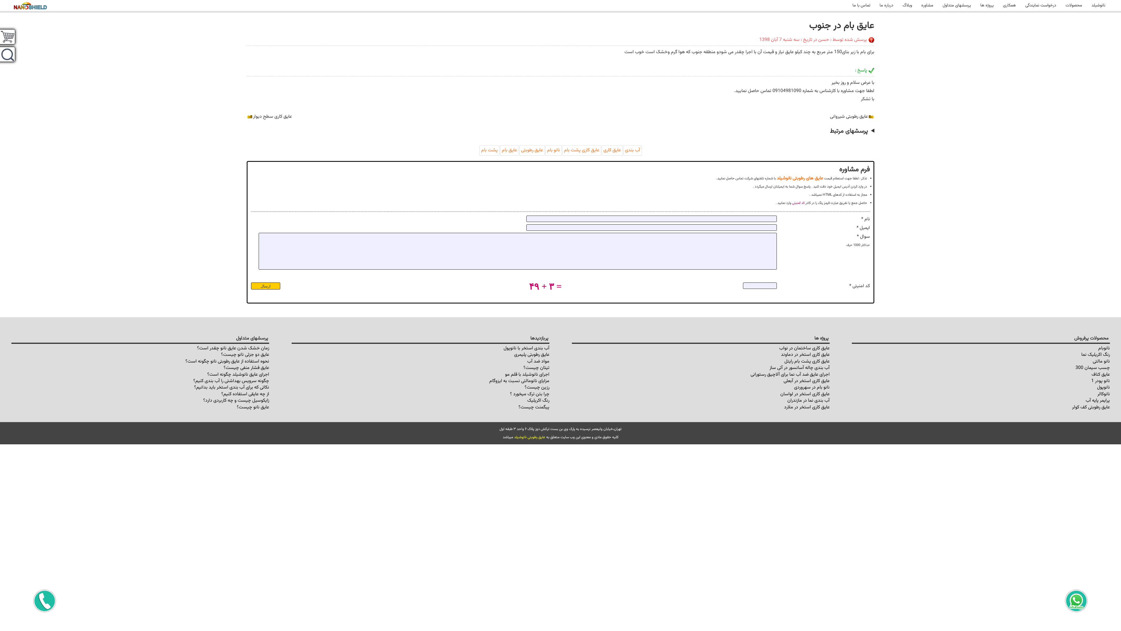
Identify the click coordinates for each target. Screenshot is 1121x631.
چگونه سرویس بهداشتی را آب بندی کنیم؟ (231, 381)
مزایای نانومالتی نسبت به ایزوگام (519, 381)
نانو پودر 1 (1100, 381)
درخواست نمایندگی (1040, 5)
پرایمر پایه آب (1098, 400)
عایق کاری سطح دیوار (272, 116)
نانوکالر (1103, 394)
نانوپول (1103, 387)
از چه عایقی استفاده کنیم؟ (245, 394)
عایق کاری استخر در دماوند (805, 354)
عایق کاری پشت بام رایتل (807, 361)
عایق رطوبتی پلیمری (531, 354)
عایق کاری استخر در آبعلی (807, 381)
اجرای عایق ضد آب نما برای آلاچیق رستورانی (790, 374)
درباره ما (886, 5)
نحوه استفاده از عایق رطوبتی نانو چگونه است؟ (227, 361)
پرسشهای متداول (957, 5)
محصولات (1074, 5)
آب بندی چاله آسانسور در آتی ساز (800, 368)
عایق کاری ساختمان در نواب (804, 348)
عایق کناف (1101, 374)
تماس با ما (861, 5)
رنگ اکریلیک (538, 400)
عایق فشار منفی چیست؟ (246, 368)
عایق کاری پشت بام (581, 150)
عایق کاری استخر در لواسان (805, 394)
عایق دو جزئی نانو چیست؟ (245, 354)
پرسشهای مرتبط (849, 131)
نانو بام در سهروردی (812, 387)
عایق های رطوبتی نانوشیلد (800, 178)
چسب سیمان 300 (1092, 368)
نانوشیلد (1098, 5)
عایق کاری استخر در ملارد (807, 407)
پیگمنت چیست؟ (533, 407)
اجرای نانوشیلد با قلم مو (527, 374)
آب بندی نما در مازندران (808, 400)
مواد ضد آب (538, 361)
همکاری (1009, 5)
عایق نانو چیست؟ (253, 407)
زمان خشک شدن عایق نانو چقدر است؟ (233, 348)
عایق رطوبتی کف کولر (1091, 407)
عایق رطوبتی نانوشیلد (529, 437)
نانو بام (553, 150)
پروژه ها (987, 5)
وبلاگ (907, 5)
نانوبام (1104, 348)
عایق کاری (612, 150)
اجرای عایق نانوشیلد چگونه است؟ (238, 374)
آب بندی (632, 150)
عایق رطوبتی (532, 150)
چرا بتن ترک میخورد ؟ (529, 394)
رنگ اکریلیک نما (1095, 354)
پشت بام (489, 150)
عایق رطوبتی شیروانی (849, 116)
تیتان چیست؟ (536, 368)
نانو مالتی (1101, 361)
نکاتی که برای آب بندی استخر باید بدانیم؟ (231, 387)
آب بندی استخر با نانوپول (526, 348)
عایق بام (509, 150)
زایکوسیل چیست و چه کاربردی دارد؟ (236, 400)
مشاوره (927, 5)
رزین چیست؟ (537, 387)
